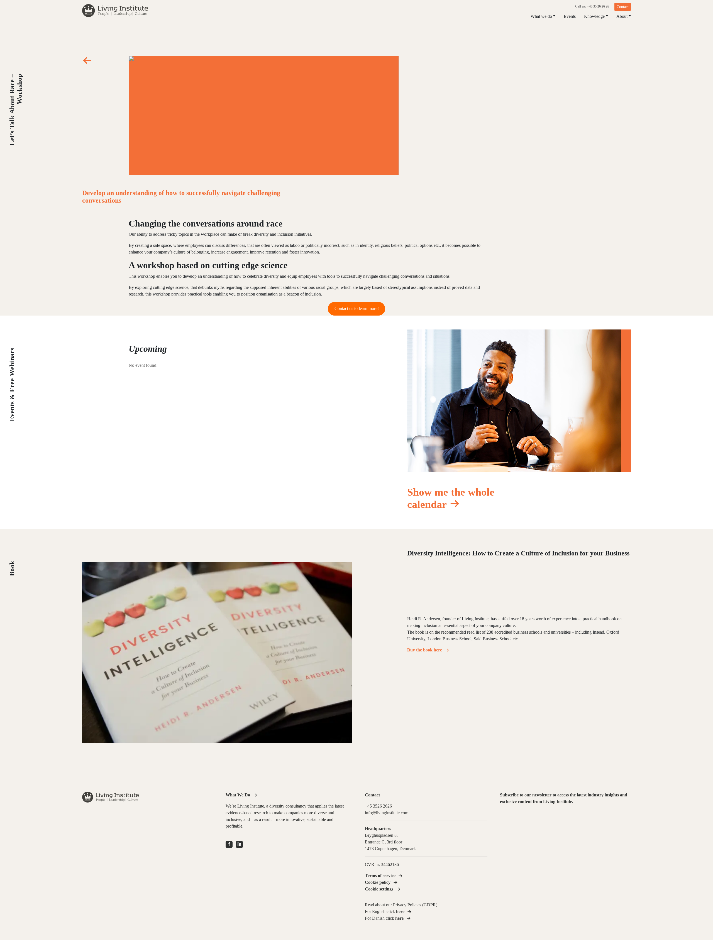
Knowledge (594, 16)
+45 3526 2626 (378, 806)
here (399, 918)
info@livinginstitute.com (386, 812)
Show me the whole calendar (450, 498)
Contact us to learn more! (356, 308)
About (621, 16)
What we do (541, 16)
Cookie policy (377, 882)
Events (570, 16)
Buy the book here (424, 650)
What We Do (238, 795)
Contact (623, 7)
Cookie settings (379, 889)
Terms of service (380, 875)
